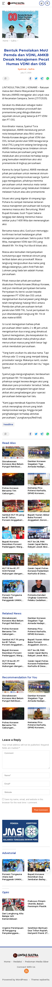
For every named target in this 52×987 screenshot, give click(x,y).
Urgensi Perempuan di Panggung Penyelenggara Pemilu (13, 931)
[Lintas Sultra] (16, 3)
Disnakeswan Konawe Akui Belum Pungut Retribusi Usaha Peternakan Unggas (12, 464)
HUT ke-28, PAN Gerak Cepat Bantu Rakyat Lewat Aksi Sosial (38, 544)
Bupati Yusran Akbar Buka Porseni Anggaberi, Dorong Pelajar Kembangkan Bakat (38, 518)
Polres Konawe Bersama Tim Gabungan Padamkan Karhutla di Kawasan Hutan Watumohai (12, 491)
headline (8, 424)
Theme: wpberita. (40, 979)
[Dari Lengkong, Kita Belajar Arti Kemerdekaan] (13, 904)
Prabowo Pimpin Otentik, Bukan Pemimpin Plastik (37, 904)
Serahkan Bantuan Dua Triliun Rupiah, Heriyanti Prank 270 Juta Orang (38, 931)
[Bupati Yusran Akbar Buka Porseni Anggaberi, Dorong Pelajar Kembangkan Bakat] (39, 506)
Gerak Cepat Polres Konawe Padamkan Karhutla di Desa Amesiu (38, 571)
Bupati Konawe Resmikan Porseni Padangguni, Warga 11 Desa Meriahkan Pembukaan (12, 544)
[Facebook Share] (30, 78)
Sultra (31, 69)
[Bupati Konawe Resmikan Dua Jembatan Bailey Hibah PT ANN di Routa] (39, 865)
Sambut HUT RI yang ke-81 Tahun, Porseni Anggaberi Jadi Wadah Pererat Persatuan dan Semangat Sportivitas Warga (13, 518)
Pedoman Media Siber (37, 961)
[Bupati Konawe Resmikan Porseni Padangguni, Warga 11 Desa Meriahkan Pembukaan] (13, 532)
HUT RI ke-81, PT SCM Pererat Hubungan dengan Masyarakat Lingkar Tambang (12, 571)
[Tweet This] (36, 78)
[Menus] (4, 3)
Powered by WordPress (15, 979)
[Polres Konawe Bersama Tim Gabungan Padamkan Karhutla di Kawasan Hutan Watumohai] (13, 479)
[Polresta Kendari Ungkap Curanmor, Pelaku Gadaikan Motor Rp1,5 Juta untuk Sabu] (39, 586)
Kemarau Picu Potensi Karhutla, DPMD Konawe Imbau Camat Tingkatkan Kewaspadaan (37, 491)
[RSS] (26, 971)
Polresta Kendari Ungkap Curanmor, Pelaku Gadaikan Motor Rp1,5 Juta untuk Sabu (38, 598)
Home (7, 961)
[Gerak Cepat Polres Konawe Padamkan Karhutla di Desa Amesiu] (39, 559)
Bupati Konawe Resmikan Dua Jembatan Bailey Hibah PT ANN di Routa (36, 877)
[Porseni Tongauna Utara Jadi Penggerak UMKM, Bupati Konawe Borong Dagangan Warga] (13, 586)
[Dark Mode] (41, 3)
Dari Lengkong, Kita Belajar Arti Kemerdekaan (12, 916)
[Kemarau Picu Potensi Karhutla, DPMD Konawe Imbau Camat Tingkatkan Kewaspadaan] (39, 479)
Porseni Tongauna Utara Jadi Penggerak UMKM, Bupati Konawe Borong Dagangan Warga (12, 598)
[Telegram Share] (42, 78)
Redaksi (17, 961)
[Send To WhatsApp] (47, 78)
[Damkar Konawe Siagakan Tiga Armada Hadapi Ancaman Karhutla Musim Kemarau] (39, 452)
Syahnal (22, 69)
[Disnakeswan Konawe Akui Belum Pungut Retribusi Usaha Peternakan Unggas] (13, 452)
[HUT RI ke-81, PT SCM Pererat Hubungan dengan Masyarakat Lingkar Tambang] (13, 559)
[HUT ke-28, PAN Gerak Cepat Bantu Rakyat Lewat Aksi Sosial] (39, 532)
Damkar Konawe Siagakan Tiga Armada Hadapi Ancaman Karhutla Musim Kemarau (38, 464)
